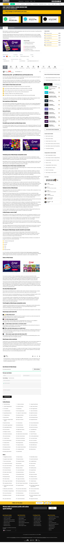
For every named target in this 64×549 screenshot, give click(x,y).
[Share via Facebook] (37, 356)
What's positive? (7, 383)
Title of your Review (7, 380)
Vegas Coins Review (20, 478)
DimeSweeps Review (34, 417)
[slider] (11, 378)
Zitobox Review (33, 463)
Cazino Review (33, 490)
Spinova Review (6, 444)
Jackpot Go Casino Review (21, 413)
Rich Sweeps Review (20, 410)
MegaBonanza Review (8, 456)
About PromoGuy (51, 519)
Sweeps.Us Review (20, 444)
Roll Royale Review (33, 447)
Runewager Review (7, 467)
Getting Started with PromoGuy (54, 516)
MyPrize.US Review (32, 18)
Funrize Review (19, 422)
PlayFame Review (20, 459)
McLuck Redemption (37, 522)
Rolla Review (19, 408)
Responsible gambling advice (53, 524)
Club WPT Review (34, 433)
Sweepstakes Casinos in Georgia (9, 519)
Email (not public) (26, 375)
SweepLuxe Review (7, 447)
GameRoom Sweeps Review (9, 490)
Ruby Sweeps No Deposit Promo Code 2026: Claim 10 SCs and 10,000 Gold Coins (53, 77)
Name (5, 375)
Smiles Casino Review (7, 472)
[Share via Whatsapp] (35, 356)
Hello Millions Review (33, 456)
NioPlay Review (33, 449)
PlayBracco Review (7, 431)
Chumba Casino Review (35, 493)
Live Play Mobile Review (34, 436)
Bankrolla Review (20, 425)
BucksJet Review (7, 449)
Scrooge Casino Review (8, 481)
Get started (39, 502)
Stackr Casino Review (21, 436)
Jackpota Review (52, 105)
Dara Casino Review (7, 461)
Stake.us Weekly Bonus (37, 525)
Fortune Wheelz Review (34, 422)
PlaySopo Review (7, 476)
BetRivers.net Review (7, 495)
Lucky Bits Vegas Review (8, 425)
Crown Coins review (36, 103)
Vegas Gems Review (34, 498)
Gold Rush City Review (21, 440)
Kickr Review (19, 463)
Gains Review (19, 451)
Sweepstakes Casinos (42, 4)
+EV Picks (18, 4)
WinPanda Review (20, 493)
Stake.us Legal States (37, 519)
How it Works (27, 1)
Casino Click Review (33, 410)
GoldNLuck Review (33, 476)
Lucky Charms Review (8, 465)
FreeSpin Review (7, 415)
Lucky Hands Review (20, 470)
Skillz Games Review (21, 495)
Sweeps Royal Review (34, 404)
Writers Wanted (51, 528)
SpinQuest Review (20, 415)
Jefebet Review (33, 481)
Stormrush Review (20, 427)
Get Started (6, 4)
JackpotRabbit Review (8, 427)
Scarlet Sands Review (34, 459)
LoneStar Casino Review (53, 18)
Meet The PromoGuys (52, 518)
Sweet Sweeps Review (8, 406)
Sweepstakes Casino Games (51, 165)
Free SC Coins (48, 162)
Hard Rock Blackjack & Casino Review (35, 496)
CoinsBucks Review (20, 449)
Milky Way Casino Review (8, 488)
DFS (55, 4)
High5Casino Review (20, 429)
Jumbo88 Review (33, 429)
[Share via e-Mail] (33, 356)
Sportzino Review (7, 422)
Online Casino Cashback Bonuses (9, 521)
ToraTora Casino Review (34, 488)
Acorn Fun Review (33, 440)
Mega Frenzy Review (34, 483)
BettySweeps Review (34, 442)
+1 (57, 180)
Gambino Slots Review (8, 433)
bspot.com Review (20, 465)
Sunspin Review (33, 470)
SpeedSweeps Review (7, 413)
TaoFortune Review (33, 425)
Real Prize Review (7, 404)
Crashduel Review (7, 410)
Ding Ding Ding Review (21, 481)
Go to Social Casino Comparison (52, 129)
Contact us (50, 521)
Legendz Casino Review (8, 459)
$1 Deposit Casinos (7, 522)
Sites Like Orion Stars (22, 516)
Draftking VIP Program (37, 516)
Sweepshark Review (33, 419)
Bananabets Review (20, 474)
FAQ (34, 1)
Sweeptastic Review (20, 461)
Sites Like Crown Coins (22, 519)
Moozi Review (33, 431)
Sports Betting (28, 4)
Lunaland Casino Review (21, 447)
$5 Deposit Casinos (7, 524)
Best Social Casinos (49, 136)
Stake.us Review (51, 101)
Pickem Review (19, 456)
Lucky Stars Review (34, 478)
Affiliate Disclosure (52, 525)
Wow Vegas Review (33, 408)
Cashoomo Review (20, 404)
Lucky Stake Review (7, 498)
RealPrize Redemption (37, 524)
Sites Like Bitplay (21, 518)
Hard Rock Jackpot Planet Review (8, 420)
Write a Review (37, 369)
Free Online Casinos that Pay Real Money (53, 146)
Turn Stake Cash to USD (37, 521)
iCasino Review (6, 478)
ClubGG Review (6, 438)
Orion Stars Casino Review (21, 488)
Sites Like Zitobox (21, 524)
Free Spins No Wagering (8, 516)
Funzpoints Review (20, 485)
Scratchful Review (7, 436)
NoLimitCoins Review (34, 427)
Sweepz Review (6, 442)
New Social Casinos (49, 138)
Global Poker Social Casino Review (8, 486)
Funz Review (6, 408)
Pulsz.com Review (20, 419)
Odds (53, 4)
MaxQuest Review (20, 472)
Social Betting (35, 4)
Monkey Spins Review (7, 451)
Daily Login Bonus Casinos (50, 167)
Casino (49, 4)
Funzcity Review (7, 429)
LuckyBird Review (33, 461)
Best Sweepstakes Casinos (51, 155)
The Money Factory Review (22, 490)
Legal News (23, 4)
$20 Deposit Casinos (7, 525)
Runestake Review (21, 476)
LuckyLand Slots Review (8, 463)
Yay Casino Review (33, 438)
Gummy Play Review (7, 493)
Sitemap (50, 529)
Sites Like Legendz (22, 521)
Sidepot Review (19, 417)
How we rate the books (52, 522)
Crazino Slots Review (21, 498)
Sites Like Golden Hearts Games (24, 522)
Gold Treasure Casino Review (23, 483)
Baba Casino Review (33, 406)
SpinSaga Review (20, 442)
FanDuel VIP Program (37, 518)
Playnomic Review (34, 474)
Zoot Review (33, 465)
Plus (12, 4)
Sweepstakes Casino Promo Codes (52, 160)
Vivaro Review (6, 474)
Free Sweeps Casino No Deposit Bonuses (53, 157)
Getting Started (21, 1)
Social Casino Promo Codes (51, 141)
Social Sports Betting (50, 148)
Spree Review (6, 417)
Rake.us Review (19, 467)
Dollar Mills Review (33, 444)
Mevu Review (32, 472)
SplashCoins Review (33, 413)
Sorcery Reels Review (7, 440)
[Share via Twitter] (39, 356)
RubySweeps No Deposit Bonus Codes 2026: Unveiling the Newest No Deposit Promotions (53, 80)
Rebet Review (19, 431)
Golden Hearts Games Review (22, 433)
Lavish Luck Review (33, 415)
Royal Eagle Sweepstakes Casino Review (34, 486)
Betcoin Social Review (21, 438)
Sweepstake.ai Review (8, 483)
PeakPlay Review (33, 467)
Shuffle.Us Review (20, 406)
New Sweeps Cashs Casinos (51, 172)
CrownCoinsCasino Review (52, 89)
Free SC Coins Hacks (49, 170)
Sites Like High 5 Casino (22, 525)
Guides (31, 1)
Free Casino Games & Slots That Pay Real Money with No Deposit (53, 143)
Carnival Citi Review (7, 470)
